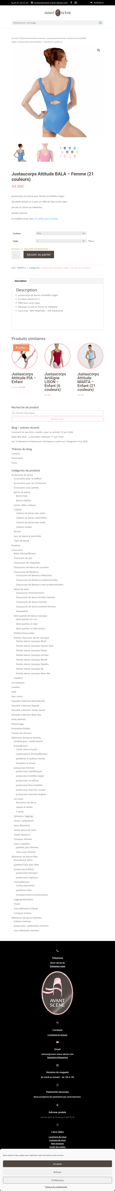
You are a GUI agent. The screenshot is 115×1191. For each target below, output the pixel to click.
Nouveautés (22, 611)
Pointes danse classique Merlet (31, 659)
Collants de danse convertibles (31, 517)
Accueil (15, 38)
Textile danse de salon (25, 830)
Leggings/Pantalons (23, 899)
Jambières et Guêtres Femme (30, 758)
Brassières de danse (26, 802)
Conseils (16, 453)
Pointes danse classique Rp (29, 668)
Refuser (57, 1172)
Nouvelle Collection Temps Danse (28, 710)
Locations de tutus (57, 1137)
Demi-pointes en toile (27, 623)
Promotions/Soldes (21, 728)
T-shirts (20, 811)
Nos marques (57, 1143)
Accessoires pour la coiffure (27, 478)
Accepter (57, 1163)
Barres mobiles (23, 500)
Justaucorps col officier (27, 780)
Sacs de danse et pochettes (27, 536)
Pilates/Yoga (18, 724)
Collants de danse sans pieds (30, 522)
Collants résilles (24, 527)
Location (16, 687)
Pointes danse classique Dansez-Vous (35, 645)
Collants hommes (22, 921)
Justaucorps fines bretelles (29, 785)
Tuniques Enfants (22, 913)
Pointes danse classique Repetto (32, 664)
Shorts (17, 903)
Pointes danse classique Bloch (31, 641)
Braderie (16, 545)
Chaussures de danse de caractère (31, 567)
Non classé (17, 696)
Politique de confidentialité (56, 1187)
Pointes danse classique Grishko (32, 655)
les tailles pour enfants (46, 218)
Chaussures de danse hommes (31, 601)
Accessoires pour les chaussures (30, 483)
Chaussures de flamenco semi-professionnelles (39, 584)
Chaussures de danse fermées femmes (35, 597)
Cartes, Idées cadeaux (25, 505)
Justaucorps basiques (27, 872)
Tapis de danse (21, 540)
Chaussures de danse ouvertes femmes (36, 606)
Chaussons (17, 550)
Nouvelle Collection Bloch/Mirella (28, 701)
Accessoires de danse (22, 475)
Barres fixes (22, 495)
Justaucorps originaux (27, 877)
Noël (14, 691)
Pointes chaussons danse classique (31, 637)
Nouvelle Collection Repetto (25, 705)
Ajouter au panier (39, 254)
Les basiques (18, 682)
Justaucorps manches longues (31, 794)
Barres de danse (22, 492)
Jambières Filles (24, 890)
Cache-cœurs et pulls (26, 749)
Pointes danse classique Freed (31, 650)
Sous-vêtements (22, 825)
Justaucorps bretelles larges (55, 267)
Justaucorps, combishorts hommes (31, 925)
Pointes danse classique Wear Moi (33, 673)
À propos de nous (57, 1140)
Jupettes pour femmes (27, 847)
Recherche (57, 419)
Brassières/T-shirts (23, 860)
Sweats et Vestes (24, 807)
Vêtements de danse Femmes (32, 38)
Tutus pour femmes (26, 852)
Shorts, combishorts (24, 820)
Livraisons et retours (57, 1035)
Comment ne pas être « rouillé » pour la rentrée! (36, 432)
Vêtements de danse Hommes (26, 917)
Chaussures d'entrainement (30, 592)
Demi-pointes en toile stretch (30, 628)
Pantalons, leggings (23, 816)
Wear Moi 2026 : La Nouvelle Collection (31, 436)
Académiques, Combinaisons (28, 741)
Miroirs (17, 531)
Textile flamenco (22, 834)
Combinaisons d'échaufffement (31, 754)
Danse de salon (21, 589)
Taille (15, 241)
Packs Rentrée (19, 719)
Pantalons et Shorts (25, 763)
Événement (17, 458)
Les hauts (18, 798)
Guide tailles (57, 1147)
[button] (98, 50)
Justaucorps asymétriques (29, 771)
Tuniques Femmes (23, 839)
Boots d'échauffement (25, 553)
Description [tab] (21, 280)
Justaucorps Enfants (24, 869)
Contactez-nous (57, 966)
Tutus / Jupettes (22, 843)
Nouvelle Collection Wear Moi (26, 714)
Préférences (58, 1180)
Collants (18, 509)
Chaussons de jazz (23, 558)
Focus (14, 462)
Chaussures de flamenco (26, 572)
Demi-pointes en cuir (26, 619)
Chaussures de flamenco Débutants (34, 575)
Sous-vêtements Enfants (26, 908)
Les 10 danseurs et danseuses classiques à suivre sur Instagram (44, 441)
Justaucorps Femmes (56, 38)
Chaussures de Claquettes (27, 562)
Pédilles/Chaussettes (24, 633)
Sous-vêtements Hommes (26, 930)
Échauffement (21, 745)
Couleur (17, 233)
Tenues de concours (81, 267)
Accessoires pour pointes (26, 487)
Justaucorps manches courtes (31, 789)
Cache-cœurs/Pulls (25, 885)
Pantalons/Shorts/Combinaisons (32, 894)
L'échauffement (21, 882)
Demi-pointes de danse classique (30, 615)
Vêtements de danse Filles (25, 856)
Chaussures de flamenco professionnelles (37, 580)
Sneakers (18, 678)
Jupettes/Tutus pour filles (26, 864)
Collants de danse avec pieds (30, 513)
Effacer (91, 241)
